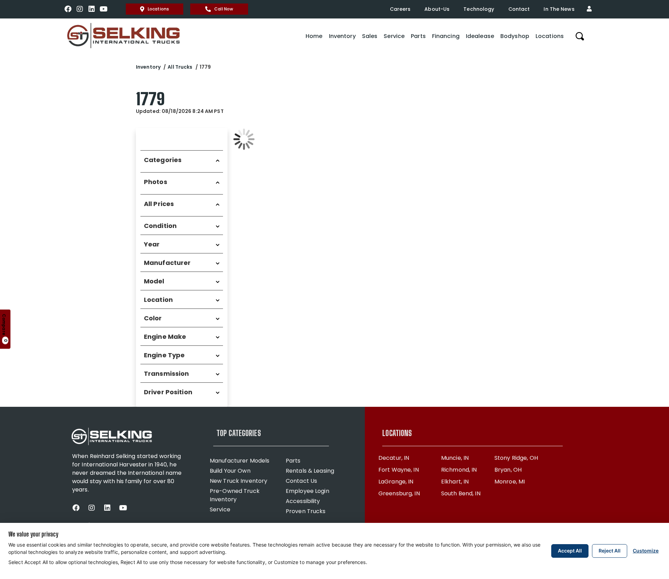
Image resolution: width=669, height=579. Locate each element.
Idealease (480, 36)
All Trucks (180, 66)
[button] (591, 9)
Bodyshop (514, 36)
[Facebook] (67, 9)
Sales (370, 36)
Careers (400, 9)
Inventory (342, 36)
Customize (646, 551)
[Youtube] (103, 9)
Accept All (570, 551)
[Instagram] (79, 9)
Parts (418, 36)
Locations (158, 9)
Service (394, 36)
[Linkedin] (91, 9)
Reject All (610, 551)
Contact (519, 9)
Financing (446, 36)
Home (314, 36)
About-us (436, 9)
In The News (559, 9)
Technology (478, 9)
